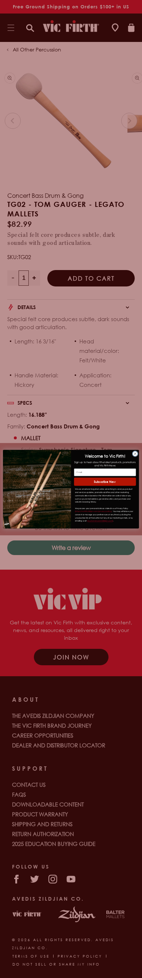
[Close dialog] (135, 454)
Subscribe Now (105, 481)
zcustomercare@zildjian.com (100, 521)
